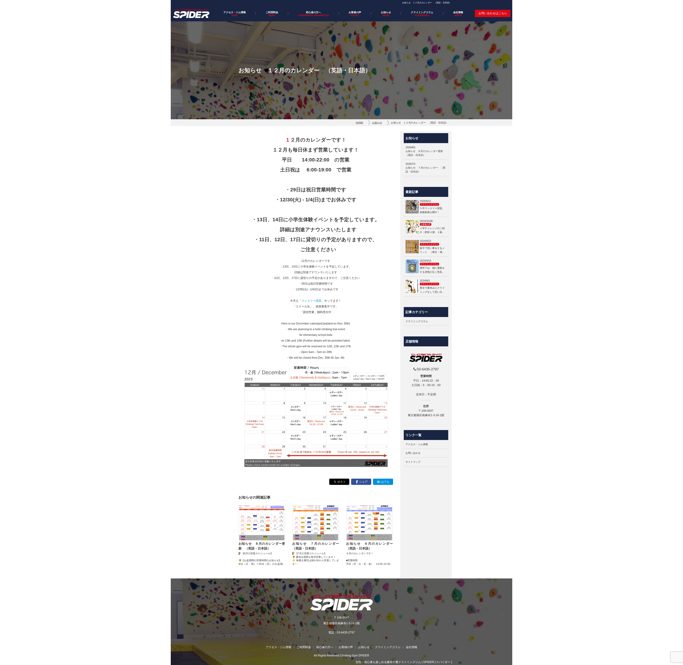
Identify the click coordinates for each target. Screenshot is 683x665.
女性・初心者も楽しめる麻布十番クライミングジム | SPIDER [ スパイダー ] (404, 662)
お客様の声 (355, 12)
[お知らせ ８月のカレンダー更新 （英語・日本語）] (262, 522)
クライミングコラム (422, 12)
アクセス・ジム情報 (234, 12)
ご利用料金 (272, 12)
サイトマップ (413, 461)
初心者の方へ (313, 12)
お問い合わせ (413, 453)
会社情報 (458, 12)
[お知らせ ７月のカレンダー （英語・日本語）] (315, 522)
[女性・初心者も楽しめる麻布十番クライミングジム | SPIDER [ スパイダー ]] (191, 13)
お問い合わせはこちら (492, 13)
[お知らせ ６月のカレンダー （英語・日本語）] (369, 522)
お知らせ (386, 12)
